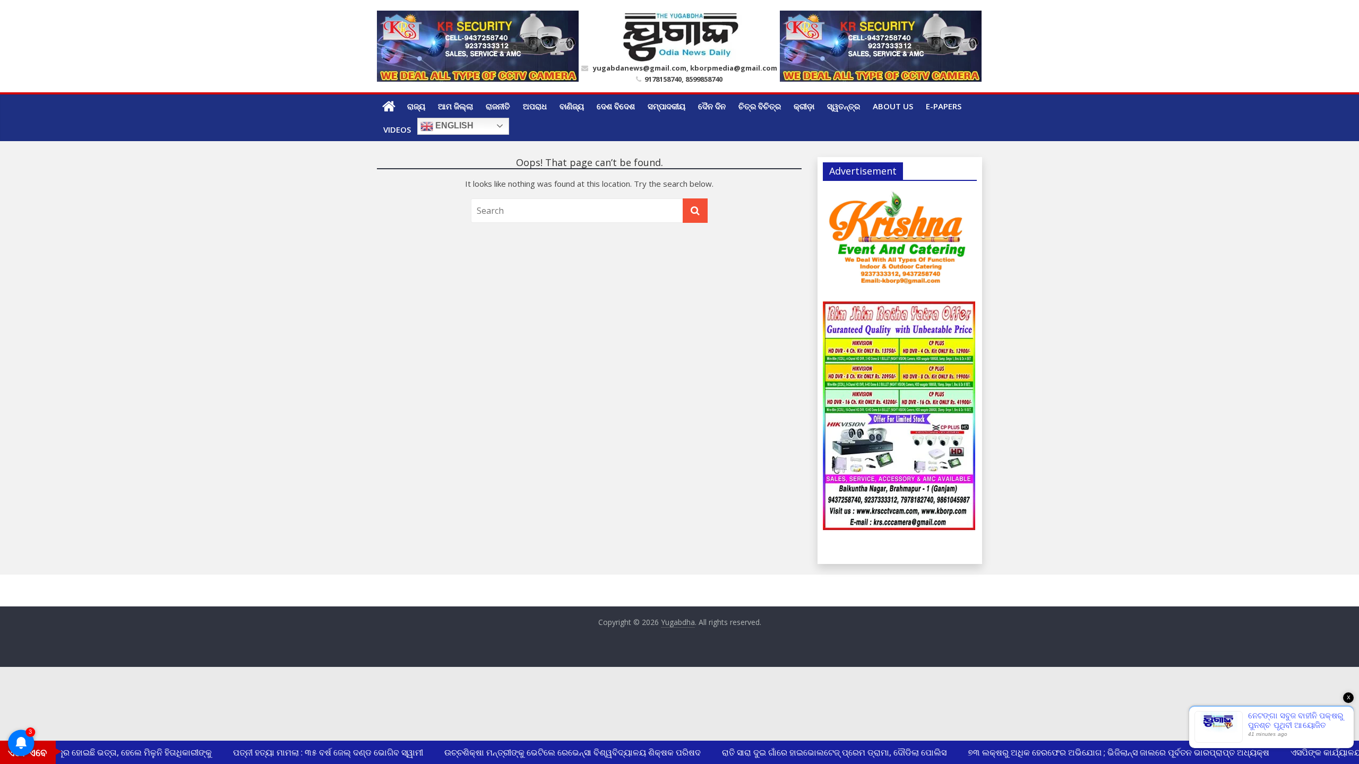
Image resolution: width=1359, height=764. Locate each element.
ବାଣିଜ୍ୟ (572, 106)
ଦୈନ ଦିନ (712, 106)
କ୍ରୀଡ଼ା (804, 106)
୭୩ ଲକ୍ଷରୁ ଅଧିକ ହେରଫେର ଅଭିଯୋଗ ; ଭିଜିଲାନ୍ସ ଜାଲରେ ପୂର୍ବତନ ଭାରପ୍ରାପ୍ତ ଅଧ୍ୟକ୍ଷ (1110, 752)
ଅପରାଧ (535, 106)
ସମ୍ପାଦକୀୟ (666, 106)
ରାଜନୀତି (498, 106)
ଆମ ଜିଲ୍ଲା (455, 106)
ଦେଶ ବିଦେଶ (616, 106)
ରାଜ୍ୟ (416, 106)
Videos (397, 129)
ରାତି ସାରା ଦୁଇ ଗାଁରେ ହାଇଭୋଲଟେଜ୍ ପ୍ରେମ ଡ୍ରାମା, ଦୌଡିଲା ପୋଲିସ (826, 752)
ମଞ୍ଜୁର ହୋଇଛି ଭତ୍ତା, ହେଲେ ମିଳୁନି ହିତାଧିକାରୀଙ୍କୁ (121, 752)
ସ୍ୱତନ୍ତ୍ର (843, 106)
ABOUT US (893, 106)
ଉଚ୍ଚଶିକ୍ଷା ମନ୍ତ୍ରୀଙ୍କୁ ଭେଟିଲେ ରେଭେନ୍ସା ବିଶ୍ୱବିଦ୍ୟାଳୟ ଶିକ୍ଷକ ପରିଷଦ (564, 752)
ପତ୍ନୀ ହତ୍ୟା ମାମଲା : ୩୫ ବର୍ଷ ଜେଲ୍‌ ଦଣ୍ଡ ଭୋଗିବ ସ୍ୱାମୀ (320, 752)
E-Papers (943, 106)
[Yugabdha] (389, 106)
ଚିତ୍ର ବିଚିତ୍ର (759, 106)
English (453, 125)
